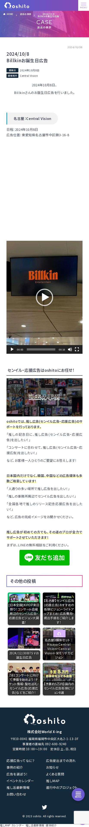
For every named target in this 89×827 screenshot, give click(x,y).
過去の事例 (25, 14)
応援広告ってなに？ (20, 760)
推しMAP (53, 780)
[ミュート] (70, 349)
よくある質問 (55, 774)
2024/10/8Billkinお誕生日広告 (48, 15)
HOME (10, 14)
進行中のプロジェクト (62, 787)
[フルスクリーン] (77, 349)
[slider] (41, 349)
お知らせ (52, 767)
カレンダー (17, 825)
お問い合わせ (16, 794)
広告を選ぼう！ (17, 774)
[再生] (12, 349)
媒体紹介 (51, 825)
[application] (44, 297)
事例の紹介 (14, 767)
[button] (44, 297)
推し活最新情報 (18, 787)
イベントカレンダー (20, 780)
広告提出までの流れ (61, 760)
